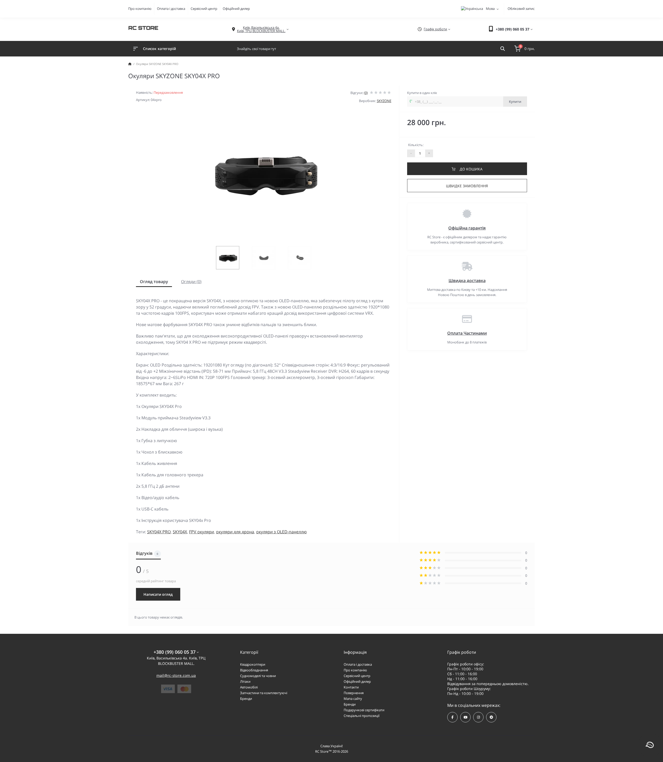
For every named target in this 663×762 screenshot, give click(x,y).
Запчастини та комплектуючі (263, 693)
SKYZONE (384, 100)
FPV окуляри (201, 532)
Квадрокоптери (252, 664)
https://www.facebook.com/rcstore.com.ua (452, 717)
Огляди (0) (191, 281)
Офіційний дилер (236, 8)
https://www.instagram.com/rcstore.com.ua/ (478, 717)
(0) (366, 92)
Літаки (245, 681)
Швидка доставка (467, 280)
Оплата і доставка (171, 8)
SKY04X (180, 532)
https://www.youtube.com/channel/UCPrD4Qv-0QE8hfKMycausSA (465, 717)
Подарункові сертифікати (364, 710)
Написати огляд (158, 594)
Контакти (351, 687)
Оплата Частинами (467, 333)
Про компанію (140, 8)
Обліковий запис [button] (521, 8)
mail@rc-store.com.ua (176, 675)
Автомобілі (249, 687)
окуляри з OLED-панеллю (281, 532)
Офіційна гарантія (467, 228)
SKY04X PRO (159, 532)
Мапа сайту (353, 698)
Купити (515, 101)
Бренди (246, 698)
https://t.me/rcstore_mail (491, 717)
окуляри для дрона (235, 532)
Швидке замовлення (467, 185)
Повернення (354, 693)
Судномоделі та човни (258, 675)
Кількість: (415, 144)
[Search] (502, 48)
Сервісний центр (204, 8)
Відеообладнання (254, 670)
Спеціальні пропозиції (361, 715)
